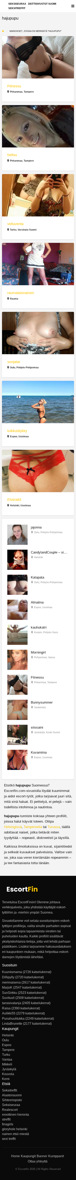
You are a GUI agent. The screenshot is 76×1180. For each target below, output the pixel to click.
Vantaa (7, 1059)
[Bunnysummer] (17, 710)
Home (15, 1156)
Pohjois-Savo (50, 632)
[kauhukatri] (17, 635)
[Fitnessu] (17, 685)
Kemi (6, 1079)
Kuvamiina (39, 752)
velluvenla (15, 224)
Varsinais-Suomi (27, 229)
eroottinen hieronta (15, 1114)
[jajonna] (17, 535)
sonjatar (13, 362)
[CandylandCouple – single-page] (17, 560)
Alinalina (37, 602)
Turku (13, 229)
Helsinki (14, 505)
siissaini (37, 727)
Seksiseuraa (11, 1105)
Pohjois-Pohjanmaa (27, 367)
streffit (6, 1119)
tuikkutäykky (17, 431)
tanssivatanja (11, 1003)
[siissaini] (17, 735)
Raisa (6, 1008)
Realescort (10, 1109)
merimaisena (11, 982)
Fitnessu (14, 86)
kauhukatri (39, 627)
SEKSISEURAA (17, 3)
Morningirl (38, 652)
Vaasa (51, 657)
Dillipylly (8, 977)
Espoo (13, 436)
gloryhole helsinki (14, 1129)
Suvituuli (8, 997)
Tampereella (33, 827)
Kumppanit (56, 1156)
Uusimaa (23, 436)
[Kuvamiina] (17, 760)
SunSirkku (9, 992)
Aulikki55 (8, 1013)
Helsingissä (13, 827)
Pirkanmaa (16, 91)
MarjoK (7, 987)
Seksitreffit (16, 8)
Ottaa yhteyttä (37, 1161)
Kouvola (8, 1074)
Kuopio (38, 632)
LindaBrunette (12, 1023)
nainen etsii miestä (15, 1134)
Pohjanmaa (40, 657)
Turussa (54, 827)
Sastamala (40, 707)
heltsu (12, 155)
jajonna (36, 527)
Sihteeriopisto (12, 1100)
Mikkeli (7, 1064)
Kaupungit (28, 1156)
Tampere (29, 91)
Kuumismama (12, 972)
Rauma (14, 298)
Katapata (37, 577)
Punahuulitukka (13, 1018)
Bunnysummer (42, 702)
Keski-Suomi (53, 732)
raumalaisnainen (20, 293)
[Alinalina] (17, 610)
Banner (42, 1156)
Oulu (12, 367)
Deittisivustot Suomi (42, 3)
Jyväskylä (39, 732)
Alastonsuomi (12, 1095)
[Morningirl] (17, 660)
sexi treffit (9, 1138)
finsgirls (7, 1124)
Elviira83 (14, 500)
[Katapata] (17, 585)
